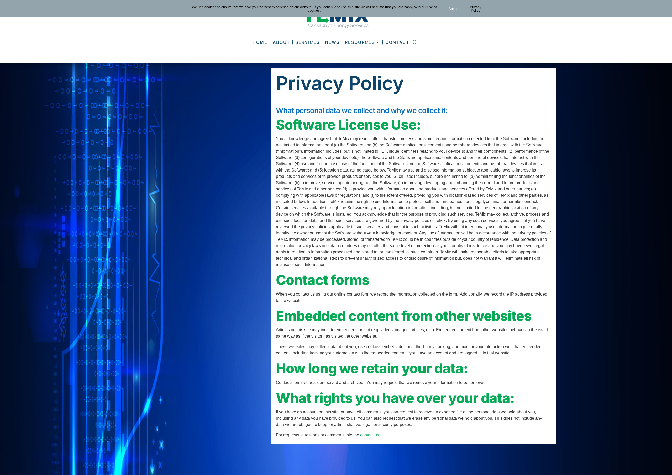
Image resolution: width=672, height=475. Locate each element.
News (332, 42)
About (281, 42)
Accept (454, 9)
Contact (397, 42)
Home (260, 42)
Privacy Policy (475, 8)
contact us (369, 435)
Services (307, 42)
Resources (360, 42)
